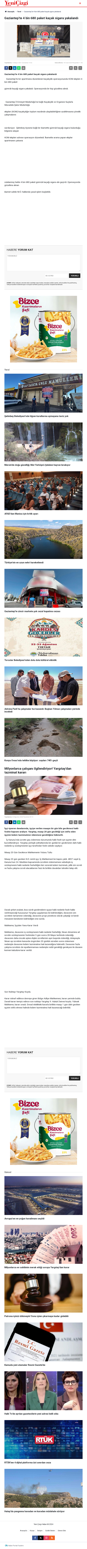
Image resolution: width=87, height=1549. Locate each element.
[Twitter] (10, 68)
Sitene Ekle (62, 1531)
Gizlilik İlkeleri (50, 1531)
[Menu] (80, 3)
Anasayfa (10, 12)
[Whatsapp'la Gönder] (19, 68)
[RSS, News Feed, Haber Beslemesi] (52, 1538)
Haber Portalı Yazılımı (16, 1546)
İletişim (39, 1531)
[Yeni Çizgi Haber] (16, 3)
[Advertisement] (43, 161)
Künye (32, 1531)
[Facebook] (6, 68)
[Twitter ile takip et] (41, 1538)
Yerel (19, 12)
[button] (71, 68)
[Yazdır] (23, 68)
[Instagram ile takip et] (46, 1538)
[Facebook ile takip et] (35, 1538)
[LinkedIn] (14, 68)
